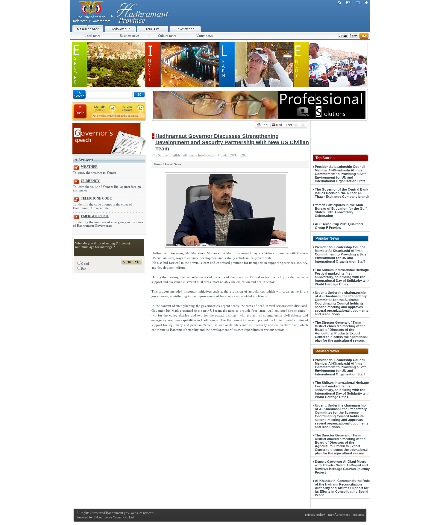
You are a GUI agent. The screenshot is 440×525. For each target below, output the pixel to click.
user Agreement (339, 514)
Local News (173, 164)
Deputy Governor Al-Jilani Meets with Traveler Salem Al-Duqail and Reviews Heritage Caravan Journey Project (342, 467)
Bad (84, 268)
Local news (92, 35)
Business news (129, 35)
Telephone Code (96, 198)
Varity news (204, 35)
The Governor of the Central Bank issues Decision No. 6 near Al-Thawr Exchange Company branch (342, 193)
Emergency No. (95, 216)
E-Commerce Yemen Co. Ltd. (114, 517)
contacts (358, 514)
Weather (89, 166)
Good (85, 263)
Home (158, 164)
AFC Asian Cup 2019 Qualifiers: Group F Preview (340, 225)
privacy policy (315, 514)
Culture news (167, 35)
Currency (90, 180)
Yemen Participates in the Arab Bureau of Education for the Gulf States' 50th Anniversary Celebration (341, 210)
